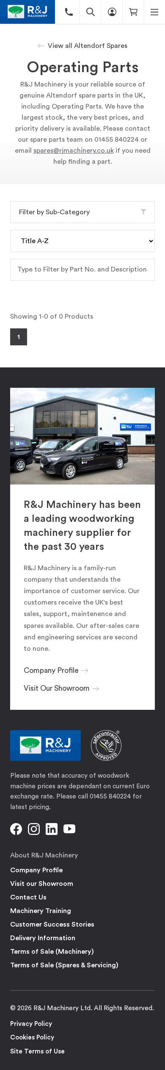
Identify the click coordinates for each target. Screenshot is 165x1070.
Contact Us (28, 897)
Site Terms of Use (37, 1051)
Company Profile (36, 870)
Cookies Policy (32, 1037)
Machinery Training (40, 911)
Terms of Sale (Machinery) (52, 951)
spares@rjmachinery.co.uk (73, 150)
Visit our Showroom (41, 883)
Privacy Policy (31, 1024)
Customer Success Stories (52, 924)
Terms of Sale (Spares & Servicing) (64, 965)
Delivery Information (42, 938)
